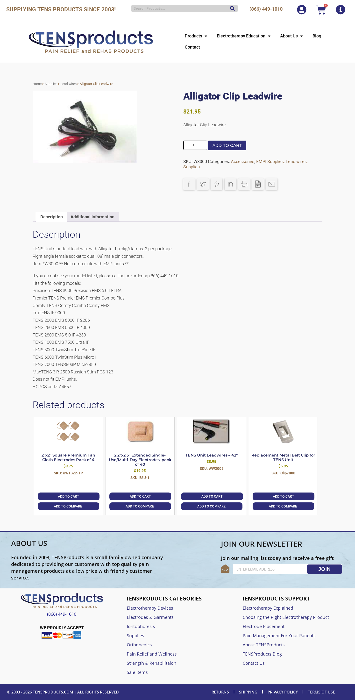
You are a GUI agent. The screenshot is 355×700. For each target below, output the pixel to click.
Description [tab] (51, 216)
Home (37, 84)
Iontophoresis (141, 626)
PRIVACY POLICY (283, 692)
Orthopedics (139, 645)
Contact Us (254, 663)
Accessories (242, 161)
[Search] (231, 8)
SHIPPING (248, 692)
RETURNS (220, 692)
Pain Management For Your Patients (279, 635)
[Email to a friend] (271, 184)
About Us (289, 35)
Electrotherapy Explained (268, 608)
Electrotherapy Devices (150, 608)
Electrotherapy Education (241, 35)
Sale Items (137, 672)
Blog (316, 35)
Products (193, 35)
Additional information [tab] (92, 216)
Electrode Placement (263, 626)
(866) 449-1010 (266, 9)
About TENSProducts (264, 645)
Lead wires (68, 84)
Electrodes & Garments (150, 617)
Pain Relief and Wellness (152, 654)
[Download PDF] (258, 184)
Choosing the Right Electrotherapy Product (286, 617)
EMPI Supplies (270, 161)
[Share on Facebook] (189, 184)
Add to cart (227, 145)
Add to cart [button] (68, 496)
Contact (192, 47)
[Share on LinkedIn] (230, 184)
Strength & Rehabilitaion (151, 663)
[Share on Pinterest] (216, 184)
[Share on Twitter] (203, 184)
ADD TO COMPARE (68, 506)
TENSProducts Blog (262, 654)
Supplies (51, 84)
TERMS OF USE (321, 692)
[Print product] (244, 184)
